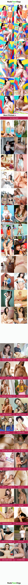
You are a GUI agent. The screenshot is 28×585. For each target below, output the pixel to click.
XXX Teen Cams (14, 118)
